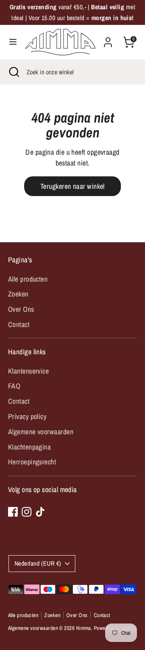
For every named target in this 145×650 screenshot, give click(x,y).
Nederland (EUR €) (37, 563)
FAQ (14, 386)
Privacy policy (27, 416)
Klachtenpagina (29, 447)
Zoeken (18, 294)
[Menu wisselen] (13, 42)
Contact (18, 324)
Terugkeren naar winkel (72, 186)
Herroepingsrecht (32, 462)
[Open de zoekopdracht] (13, 71)
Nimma (83, 628)
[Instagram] (26, 512)
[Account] (108, 40)
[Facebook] (13, 512)
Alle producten (28, 279)
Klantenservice (28, 371)
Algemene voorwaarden (40, 432)
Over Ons (21, 309)
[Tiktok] (40, 512)
